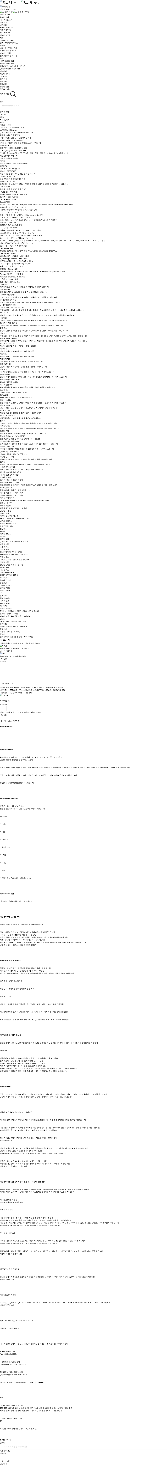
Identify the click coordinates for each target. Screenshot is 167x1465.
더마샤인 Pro (5, 187)
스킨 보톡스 (4, 547)
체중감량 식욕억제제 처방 (9, 379)
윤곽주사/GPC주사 (7, 526)
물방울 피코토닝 (6, 588)
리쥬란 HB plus (5, 534)
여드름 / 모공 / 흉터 (7, 40)
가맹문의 (28, 693)
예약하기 (3, 71)
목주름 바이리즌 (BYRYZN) (10, 135)
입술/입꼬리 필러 (6, 511)
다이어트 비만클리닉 (8, 295)
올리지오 (3, 596)
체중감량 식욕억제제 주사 (9, 156)
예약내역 (3, 76)
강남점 (2, 9)
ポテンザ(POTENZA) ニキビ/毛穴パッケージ (16, 243)
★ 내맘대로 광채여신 (8, 300)
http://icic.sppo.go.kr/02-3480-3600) (14, 1375)
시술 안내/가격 (5, 30)
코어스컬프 (4, 395)
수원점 (8, 9)
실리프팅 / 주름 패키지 (8, 56)
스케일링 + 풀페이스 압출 (9, 482)
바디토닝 (3, 578)
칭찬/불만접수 (5, 87)
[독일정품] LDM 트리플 (8, 192)
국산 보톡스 (4, 570)
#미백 (2, 122)
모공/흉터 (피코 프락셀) (8, 323)
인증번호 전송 (5, 1451)
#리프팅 (3, 115)
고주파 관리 (4, 431)
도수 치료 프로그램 (7, 343)
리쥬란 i (3, 536)
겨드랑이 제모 (5, 359)
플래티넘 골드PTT (7, 488)
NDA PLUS (4, 313)
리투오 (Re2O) (5, 125)
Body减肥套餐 (5, 202)
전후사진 (3, 81)
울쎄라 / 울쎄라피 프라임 (9, 614)
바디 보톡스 (4, 549)
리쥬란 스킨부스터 (7, 446)
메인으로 (3, 661)
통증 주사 (3, 328)
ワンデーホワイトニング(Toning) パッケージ (16, 264)
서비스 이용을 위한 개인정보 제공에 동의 (17, 712)
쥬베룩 (2, 531)
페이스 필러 (4, 513)
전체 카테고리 (5, 33)
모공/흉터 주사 (5, 477)
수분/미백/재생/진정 (7, 467)
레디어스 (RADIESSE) (8, 171)
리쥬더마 (3, 349)
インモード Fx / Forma (8, 228)
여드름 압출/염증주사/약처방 (10, 472)
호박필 (2, 462)
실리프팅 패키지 (6, 289)
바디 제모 (3, 369)
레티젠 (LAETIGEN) (7, 176)
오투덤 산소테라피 (7, 457)
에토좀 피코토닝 (6, 585)
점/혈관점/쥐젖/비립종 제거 (10, 575)
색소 (1, 38)
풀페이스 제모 (5, 374)
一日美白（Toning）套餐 (9, 279)
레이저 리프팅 (5, 35)
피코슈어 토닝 (5, 590)
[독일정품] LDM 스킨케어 (9, 452)
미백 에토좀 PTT (6, 405)
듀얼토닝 (3, 583)
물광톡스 (3, 529)
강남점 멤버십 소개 (7, 27)
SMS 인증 (3, 659)
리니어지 (3, 606)
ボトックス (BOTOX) (8, 223)
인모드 (2, 619)
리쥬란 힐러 (4, 539)
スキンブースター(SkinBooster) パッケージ (16, 217)
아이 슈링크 (4, 601)
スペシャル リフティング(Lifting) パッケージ (16, 238)
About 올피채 (5, 15)
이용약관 (3, 693)
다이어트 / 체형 (5, 53)
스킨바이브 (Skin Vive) (8, 130)
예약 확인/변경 (23, 12)
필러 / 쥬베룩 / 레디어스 (9, 43)
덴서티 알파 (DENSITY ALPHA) (11, 140)
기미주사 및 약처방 (7, 572)
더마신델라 (4, 284)
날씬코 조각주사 (6, 521)
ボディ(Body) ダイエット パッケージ (14, 151)
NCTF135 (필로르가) (8, 416)
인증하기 (3, 1464)
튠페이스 (3, 634)
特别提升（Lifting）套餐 (9, 269)
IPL (1, 593)
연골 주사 (3, 333)
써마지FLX (4, 166)
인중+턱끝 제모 (5, 364)
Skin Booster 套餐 (6, 248)
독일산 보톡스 (5, 567)
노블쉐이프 (4, 390)
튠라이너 (3, 629)
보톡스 (2, 45)
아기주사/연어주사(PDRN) (10, 441)
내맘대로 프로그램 (7, 61)
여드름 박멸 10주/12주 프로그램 (12, 307)
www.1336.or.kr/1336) (9, 1354)
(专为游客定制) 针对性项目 (10, 69)
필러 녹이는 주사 (6, 503)
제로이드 (3, 354)
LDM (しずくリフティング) (10, 212)
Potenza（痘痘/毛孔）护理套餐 (11, 274)
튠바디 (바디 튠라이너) (8, 181)
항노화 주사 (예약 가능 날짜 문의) (12, 436)
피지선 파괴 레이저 (7, 498)
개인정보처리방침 (16, 693)
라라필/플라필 (5, 426)
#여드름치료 (4, 120)
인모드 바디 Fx (5, 400)
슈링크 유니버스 (6, 603)
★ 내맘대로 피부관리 (8, 305)
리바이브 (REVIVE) (7, 145)
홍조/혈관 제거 (5, 580)
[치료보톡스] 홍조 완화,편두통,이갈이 (14, 542)
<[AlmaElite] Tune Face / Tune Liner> (13, 259)
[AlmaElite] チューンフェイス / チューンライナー (18, 233)
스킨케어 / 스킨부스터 (8, 51)
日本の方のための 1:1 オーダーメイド (14, 66)
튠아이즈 (3, 624)
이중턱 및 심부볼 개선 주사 (10, 516)
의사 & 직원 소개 (6, 20)
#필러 (2, 117)
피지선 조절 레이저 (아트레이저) (12, 493)
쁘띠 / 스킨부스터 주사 (8, 48)
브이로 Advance (6, 608)
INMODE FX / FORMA (8, 253)
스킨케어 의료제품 (7, 63)
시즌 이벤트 (4, 94)
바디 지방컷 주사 (6, 385)
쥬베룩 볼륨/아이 (6, 506)
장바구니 (9, 12)
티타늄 (2, 161)
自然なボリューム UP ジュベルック (13, 207)
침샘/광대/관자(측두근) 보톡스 (11, 552)
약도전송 (3, 715)
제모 (1, 58)
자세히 (38, 712)
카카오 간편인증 (6, 651)
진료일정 (3, 22)
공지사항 (3, 25)
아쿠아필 (3, 318)
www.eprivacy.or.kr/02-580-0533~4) (14, 1364)
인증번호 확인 (5, 1461)
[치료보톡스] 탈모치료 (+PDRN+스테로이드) (16, 133)
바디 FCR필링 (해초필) (8, 199)
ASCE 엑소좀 (5, 410)
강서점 (13, 9)
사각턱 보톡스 (5, 562)
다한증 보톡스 (5, 544)
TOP (10, 695)
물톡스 (2, 421)
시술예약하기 (5, 74)
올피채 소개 (4, 17)
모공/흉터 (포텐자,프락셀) (9, 197)
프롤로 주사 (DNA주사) (8, 338)
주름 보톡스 (4, 557)
